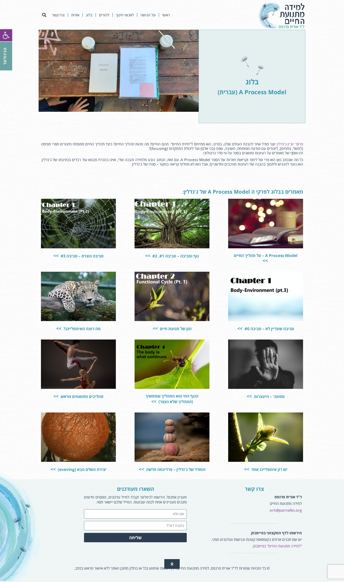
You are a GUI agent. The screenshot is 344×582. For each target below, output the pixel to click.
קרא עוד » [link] (241, 240)
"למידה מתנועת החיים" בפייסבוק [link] (277, 546)
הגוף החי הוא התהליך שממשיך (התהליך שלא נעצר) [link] (172, 398)
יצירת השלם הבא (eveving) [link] (81, 469)
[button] (44, 15)
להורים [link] (104, 15)
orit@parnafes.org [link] (286, 510)
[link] (6, 35)
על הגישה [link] (148, 15)
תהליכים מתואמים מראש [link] (81, 396)
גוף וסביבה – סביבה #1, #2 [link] (175, 256)
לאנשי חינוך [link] (125, 15)
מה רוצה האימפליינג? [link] (81, 328)
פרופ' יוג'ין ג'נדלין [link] (290, 144)
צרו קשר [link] (58, 15)
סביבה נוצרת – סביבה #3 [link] (82, 256)
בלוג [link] (89, 15)
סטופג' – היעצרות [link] (269, 396)
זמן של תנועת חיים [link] (175, 328)
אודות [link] (75, 15)
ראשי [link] (166, 15)
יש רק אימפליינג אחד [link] (268, 469)
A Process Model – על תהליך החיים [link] (265, 255)
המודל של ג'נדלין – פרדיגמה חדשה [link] (175, 469)
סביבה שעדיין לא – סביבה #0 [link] (269, 328)
